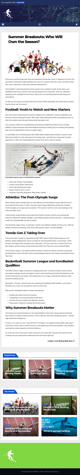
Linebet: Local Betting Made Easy (60, 341)
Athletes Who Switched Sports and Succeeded (40, 373)
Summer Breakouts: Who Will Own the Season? (19, 408)
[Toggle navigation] (39, 24)
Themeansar (54, 471)
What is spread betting (65, 372)
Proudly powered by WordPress (30, 471)
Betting (7, 404)
